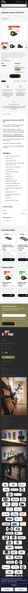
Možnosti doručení (19, 72)
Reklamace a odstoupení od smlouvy (9, 375)
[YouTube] (6, 352)
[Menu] (26, 1)
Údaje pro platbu (4, 373)
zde (15, 581)
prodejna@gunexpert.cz (9, 343)
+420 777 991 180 (8, 348)
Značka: (4, 19)
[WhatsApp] (2, 352)
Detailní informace (5, 60)
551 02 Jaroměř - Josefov (6, 421)
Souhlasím (20, 589)
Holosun (7, 220)
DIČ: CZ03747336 (5, 425)
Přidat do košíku (13, 76)
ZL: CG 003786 (4, 427)
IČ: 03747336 (4, 423)
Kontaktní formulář (8, 357)
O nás (2, 366)
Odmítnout (7, 589)
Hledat (25, 5)
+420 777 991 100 (8, 346)
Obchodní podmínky (5, 368)
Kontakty (3, 364)
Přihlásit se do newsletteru (8, 323)
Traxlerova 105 (4, 419)
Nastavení (14, 585)
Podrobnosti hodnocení (18, 15)
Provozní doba (4, 370)
